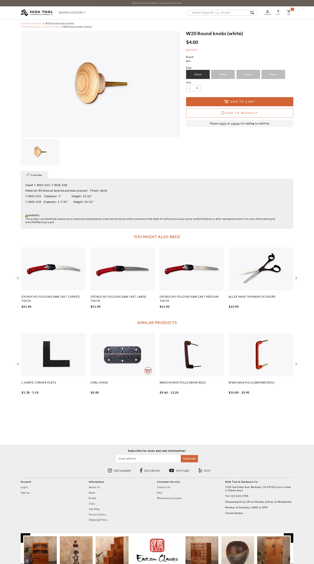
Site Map (94, 509)
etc (40, 23)
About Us (94, 487)
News (92, 492)
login (223, 123)
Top (23, 23)
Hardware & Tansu (38, 26)
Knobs (56, 26)
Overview (36, 175)
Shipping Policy (98, 519)
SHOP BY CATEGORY (71, 13)
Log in (24, 487)
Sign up (25, 492)
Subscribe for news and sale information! (157, 450)
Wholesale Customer (169, 498)
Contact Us (163, 487)
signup (235, 123)
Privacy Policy (97, 514)
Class (92, 503)
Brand (31, 23)
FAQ (159, 492)
